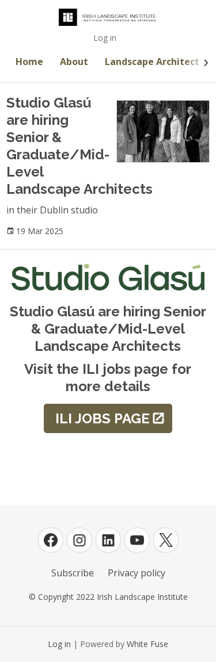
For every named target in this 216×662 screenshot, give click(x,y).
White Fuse (147, 643)
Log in (104, 37)
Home (29, 61)
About (74, 61)
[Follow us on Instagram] (79, 540)
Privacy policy (136, 573)
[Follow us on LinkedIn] (108, 540)
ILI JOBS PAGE (102, 418)
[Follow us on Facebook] (51, 540)
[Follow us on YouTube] (137, 540)
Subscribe (72, 573)
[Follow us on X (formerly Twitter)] (166, 540)
